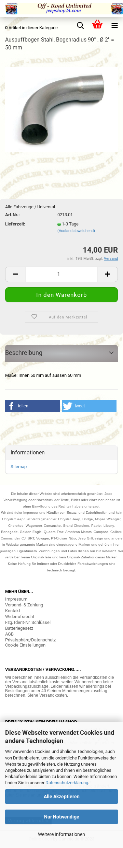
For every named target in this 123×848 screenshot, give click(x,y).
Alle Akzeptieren (62, 796)
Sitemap (19, 466)
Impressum (16, 599)
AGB (9, 634)
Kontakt (12, 610)
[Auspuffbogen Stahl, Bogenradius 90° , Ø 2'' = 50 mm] (61, 109)
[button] (32, 406)
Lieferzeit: (15, 223)
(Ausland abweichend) (76, 231)
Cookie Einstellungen (25, 645)
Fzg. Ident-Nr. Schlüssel (28, 622)
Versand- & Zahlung (24, 605)
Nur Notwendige (61, 817)
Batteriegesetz (19, 628)
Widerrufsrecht (19, 616)
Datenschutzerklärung (66, 782)
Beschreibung (23, 352)
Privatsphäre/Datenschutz (30, 640)
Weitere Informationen (61, 834)
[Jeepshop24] (61, 8)
